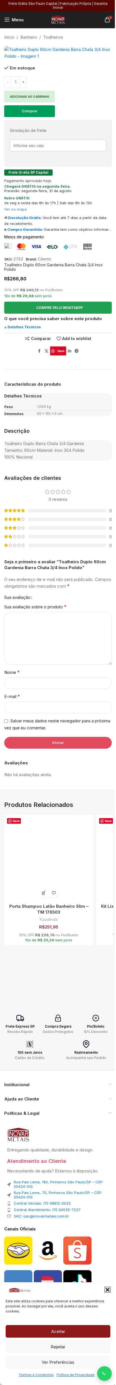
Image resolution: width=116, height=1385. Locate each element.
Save (60, 351)
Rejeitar (58, 1346)
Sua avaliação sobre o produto (35, 606)
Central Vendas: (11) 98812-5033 (42, 1203)
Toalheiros (53, 37)
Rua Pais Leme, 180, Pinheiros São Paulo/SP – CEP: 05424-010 (58, 1184)
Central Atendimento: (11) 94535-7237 (47, 1209)
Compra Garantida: (25, 229)
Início (9, 37)
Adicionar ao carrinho (29, 96)
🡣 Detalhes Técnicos (22, 327)
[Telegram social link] (76, 351)
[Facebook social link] (39, 351)
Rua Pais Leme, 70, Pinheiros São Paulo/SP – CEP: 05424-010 (58, 1194)
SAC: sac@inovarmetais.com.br (41, 1216)
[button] (107, 1290)
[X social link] (46, 351)
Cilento (44, 259)
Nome (12, 672)
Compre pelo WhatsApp (59, 308)
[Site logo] (58, 19)
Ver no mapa (15, 209)
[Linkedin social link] (69, 351)
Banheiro (28, 37)
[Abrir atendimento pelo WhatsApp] (104, 1373)
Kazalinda (49, 919)
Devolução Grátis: (25, 217)
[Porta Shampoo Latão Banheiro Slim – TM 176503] (49, 859)
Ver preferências (58, 1362)
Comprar (29, 111)
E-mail (12, 696)
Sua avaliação (17, 597)
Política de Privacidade (76, 1375)
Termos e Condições (36, 1375)
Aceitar (58, 1331)
